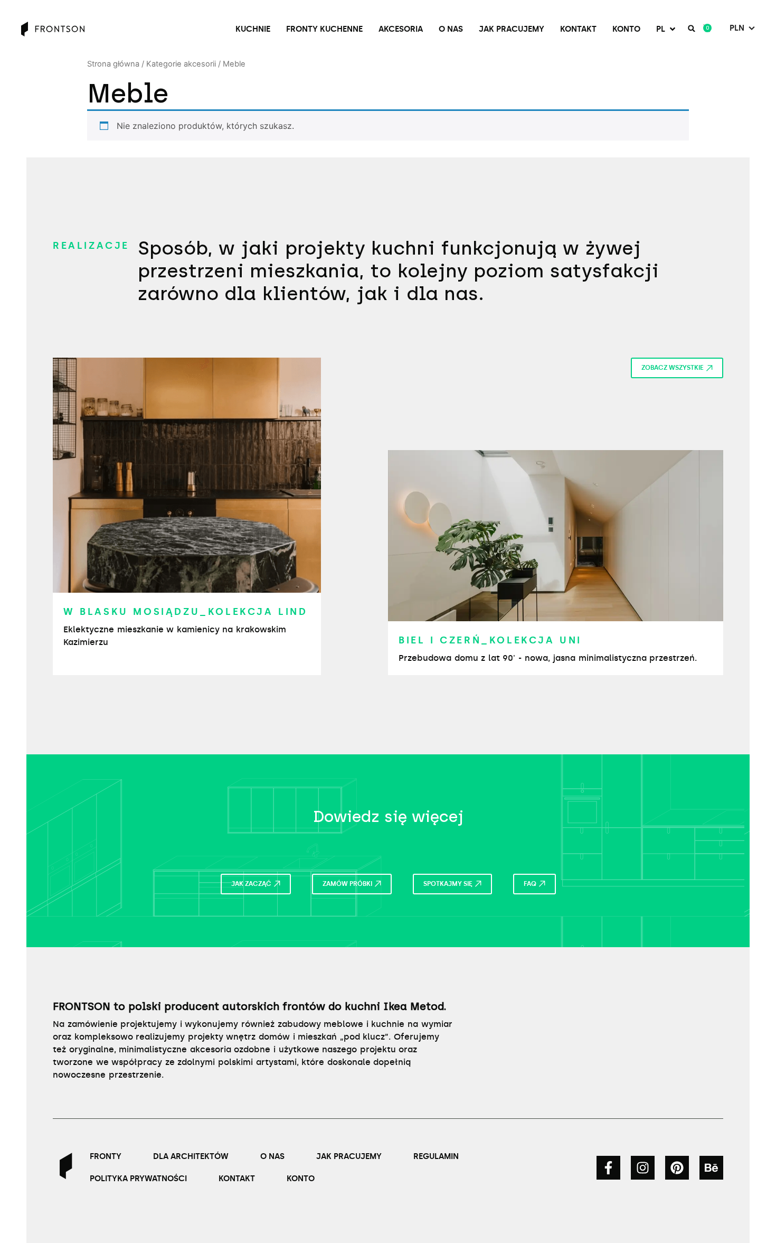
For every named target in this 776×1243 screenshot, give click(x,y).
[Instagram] (643, 1168)
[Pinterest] (677, 1168)
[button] (667, 29)
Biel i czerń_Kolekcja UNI (490, 640)
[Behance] (711, 1168)
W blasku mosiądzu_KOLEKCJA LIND (185, 612)
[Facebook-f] (608, 1168)
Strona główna (113, 64)
